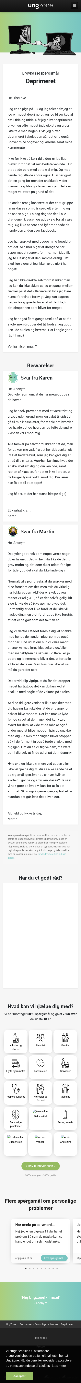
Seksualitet (40, 1116)
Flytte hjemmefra (15, 1071)
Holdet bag (40, 1337)
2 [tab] (30, 1268)
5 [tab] (41, 1268)
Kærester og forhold (40, 1098)
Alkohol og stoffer (16, 1047)
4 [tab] (38, 1268)
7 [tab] (49, 1268)
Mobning (65, 1096)
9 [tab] (57, 1268)
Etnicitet (40, 1045)
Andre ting (65, 1141)
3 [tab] (34, 1268)
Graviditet (65, 1071)
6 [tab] (45, 1268)
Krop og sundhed (15, 1096)
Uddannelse (15, 1141)
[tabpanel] (40, 1241)
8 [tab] (53, 1268)
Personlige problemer (16, 1124)
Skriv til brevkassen (39, 1166)
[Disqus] (40, 934)
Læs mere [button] (59, 1365)
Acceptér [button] (19, 1375)
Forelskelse (40, 1071)
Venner (40, 1141)
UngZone (40, 6)
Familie (65, 1045)
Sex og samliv (65, 1122)
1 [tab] (26, 1268)
